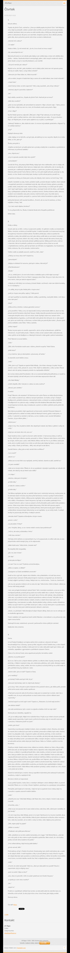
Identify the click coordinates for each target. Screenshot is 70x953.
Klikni (15, 905)
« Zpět (6, 914)
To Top (64, 948)
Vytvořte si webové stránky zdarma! (29, 943)
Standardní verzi (21, 948)
